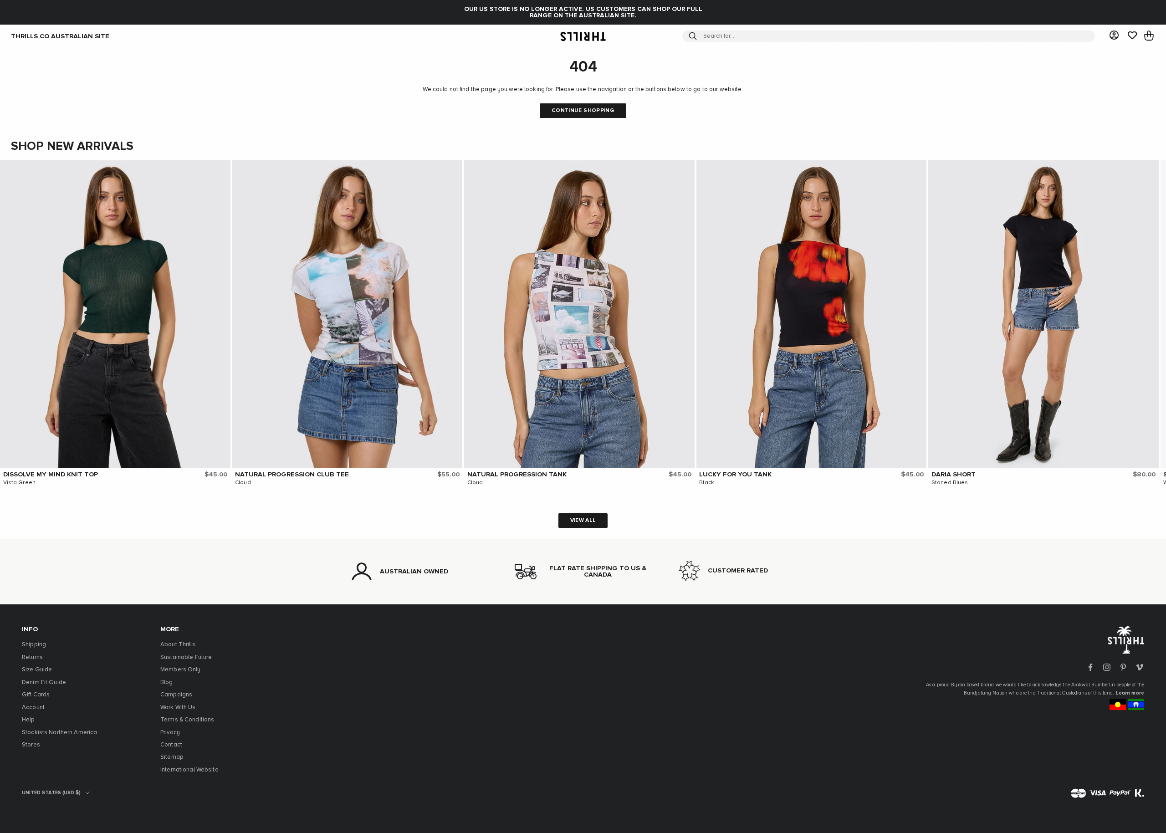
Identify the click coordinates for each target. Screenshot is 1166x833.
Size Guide (37, 670)
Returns (32, 657)
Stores (31, 745)
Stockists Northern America (59, 733)
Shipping (34, 645)
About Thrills (177, 645)
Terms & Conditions (187, 720)
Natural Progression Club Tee (292, 474)
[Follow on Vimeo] (1139, 667)
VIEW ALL (583, 520)
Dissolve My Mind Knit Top (50, 474)
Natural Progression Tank (517, 474)
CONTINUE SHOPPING (583, 110)
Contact (171, 745)
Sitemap (172, 757)
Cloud (243, 482)
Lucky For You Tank (735, 474)
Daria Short (953, 474)
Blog (166, 682)
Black (706, 482)
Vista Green (19, 482)
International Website (189, 770)
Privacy (170, 733)
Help (28, 720)
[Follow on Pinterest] (1123, 667)
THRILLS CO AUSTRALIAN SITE (60, 36)
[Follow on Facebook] (1090, 667)
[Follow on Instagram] (1106, 667)
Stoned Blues (949, 482)
